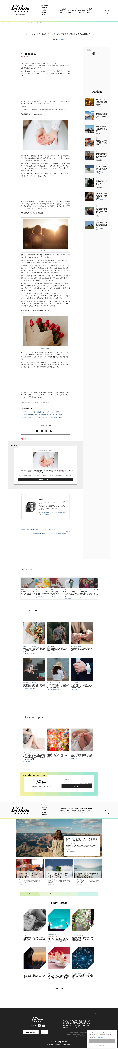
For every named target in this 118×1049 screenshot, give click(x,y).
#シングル (97, 186)
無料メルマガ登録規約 (84, 783)
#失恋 (88, 10)
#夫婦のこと (53, 589)
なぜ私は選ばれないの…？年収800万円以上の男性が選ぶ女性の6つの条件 (81, 649)
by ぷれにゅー (75, 942)
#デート (77, 9)
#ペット (101, 105)
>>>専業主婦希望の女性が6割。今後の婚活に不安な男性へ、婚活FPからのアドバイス (44, 414)
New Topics (30, 894)
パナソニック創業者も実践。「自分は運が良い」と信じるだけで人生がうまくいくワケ (58, 875)
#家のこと (101, 159)
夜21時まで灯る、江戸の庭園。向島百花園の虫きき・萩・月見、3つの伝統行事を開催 (83, 939)
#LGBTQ (68, 10)
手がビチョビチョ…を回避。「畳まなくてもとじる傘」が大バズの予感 (28, 593)
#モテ (57, 10)
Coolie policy (100, 1037)
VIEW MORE (59, 988)
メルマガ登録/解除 (72, 1033)
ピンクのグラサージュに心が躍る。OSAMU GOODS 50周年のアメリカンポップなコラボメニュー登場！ (58, 976)
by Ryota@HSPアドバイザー (29, 688)
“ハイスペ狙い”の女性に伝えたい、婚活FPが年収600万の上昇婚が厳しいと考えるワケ (82, 686)
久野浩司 (41, 499)
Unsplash (48, 152)
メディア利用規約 (80, 1036)
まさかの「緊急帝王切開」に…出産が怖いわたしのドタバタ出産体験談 (81, 755)
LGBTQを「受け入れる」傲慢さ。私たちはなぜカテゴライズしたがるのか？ (86, 593)
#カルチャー (82, 12)
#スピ (97, 119)
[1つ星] (22, 56)
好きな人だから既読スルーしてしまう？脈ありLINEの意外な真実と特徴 (34, 976)
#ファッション (67, 12)
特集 (44, 1032)
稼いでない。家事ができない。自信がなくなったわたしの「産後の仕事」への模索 (72, 594)
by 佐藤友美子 (39, 596)
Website (40, 509)
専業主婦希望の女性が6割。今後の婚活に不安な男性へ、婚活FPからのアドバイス (57, 649)
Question (44, 12)
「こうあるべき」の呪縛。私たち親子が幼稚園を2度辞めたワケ (42, 593)
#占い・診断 (87, 973)
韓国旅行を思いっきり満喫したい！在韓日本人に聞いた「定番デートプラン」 (58, 756)
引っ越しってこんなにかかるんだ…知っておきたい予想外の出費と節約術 (29, 875)
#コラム (58, 9)
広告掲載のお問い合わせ (86, 1033)
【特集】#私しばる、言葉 (54, 936)
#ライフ (62, 10)
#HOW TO (97, 105)
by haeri (48, 759)
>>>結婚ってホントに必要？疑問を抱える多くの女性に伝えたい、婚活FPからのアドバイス (45, 109)
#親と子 (90, 9)
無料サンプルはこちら (45, 479)
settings (101, 1045)
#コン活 (74, 10)
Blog (44, 509)
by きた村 (23, 596)
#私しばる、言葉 (99, 199)
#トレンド (89, 12)
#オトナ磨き (64, 9)
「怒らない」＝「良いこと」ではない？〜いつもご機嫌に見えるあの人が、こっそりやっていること (58, 939)
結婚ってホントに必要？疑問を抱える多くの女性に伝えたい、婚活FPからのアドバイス (34, 649)
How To (44, 7)
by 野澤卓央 (50, 943)
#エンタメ (75, 12)
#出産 (76, 753)
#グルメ (50, 973)
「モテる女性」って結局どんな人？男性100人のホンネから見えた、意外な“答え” (34, 939)
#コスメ (71, 9)
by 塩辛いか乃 (68, 598)
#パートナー (83, 9)
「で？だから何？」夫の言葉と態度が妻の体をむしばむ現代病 (57, 593)
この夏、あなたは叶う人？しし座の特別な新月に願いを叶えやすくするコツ (83, 976)
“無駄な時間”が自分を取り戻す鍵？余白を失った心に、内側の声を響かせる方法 (87, 875)
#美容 (83, 10)
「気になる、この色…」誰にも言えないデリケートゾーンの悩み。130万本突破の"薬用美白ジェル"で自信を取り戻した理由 (34, 757)
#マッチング (59, 12)
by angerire (98, 201)
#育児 (103, 199)
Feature (44, 15)
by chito (97, 216)
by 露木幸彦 (96, 596)
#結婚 (79, 10)
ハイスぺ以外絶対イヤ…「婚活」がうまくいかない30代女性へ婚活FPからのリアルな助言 (58, 686)
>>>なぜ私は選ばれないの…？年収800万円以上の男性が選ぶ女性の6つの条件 (42, 417)
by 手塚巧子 (53, 596)
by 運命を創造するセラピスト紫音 (79, 979)
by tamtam (82, 596)
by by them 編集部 (99, 106)
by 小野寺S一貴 (98, 173)
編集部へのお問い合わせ (74, 1034)
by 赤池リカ (98, 120)
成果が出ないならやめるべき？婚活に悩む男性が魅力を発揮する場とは (34, 685)
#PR (24, 753)
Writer (44, 10)
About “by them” (31, 1032)
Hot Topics (44, 5)
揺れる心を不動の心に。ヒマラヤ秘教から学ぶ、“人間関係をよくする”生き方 (81, 840)
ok (101, 1041)
